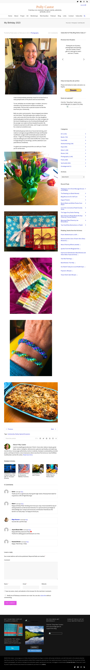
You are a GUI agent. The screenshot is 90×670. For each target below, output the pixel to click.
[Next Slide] (84, 59)
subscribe (43, 595)
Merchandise (44, 16)
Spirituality (66, 163)
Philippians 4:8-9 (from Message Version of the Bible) (72, 189)
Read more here (28, 455)
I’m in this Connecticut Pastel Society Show (71, 208)
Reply (22, 491)
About (16, 16)
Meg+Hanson (16, 520)
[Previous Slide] (63, 59)
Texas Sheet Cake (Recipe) (69, 275)
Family (17, 434)
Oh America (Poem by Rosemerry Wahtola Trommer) (23, 475)
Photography (34, 33)
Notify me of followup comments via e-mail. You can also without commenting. (27, 596)
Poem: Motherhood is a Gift (70, 235)
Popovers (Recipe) (67, 271)
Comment (7, 560)
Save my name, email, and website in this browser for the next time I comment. (28, 591)
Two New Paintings (67, 259)
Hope (64, 147)
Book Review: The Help (68, 263)
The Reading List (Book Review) (70, 193)
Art (27, 16)
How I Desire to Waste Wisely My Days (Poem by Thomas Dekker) (72, 216)
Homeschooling (67, 143)
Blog (59, 16)
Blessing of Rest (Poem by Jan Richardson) (69, 221)
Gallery (44, 664)
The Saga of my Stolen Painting (70, 212)
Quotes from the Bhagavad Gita (71, 249)
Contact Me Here (71, 662)
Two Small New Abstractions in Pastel (72, 225)
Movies (64, 153)
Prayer (22, 16)
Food (64, 140)
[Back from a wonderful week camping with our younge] (34, 635)
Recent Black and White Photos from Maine (71, 203)
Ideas (64, 150)
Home (10, 16)
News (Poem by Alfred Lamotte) (71, 245)
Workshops (34, 16)
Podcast (53, 16)
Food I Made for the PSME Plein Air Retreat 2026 (51, 475)
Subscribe (83, 5)
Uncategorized (66, 166)
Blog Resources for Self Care (69, 197)
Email (24, 584)
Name (6, 584)
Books (64, 137)
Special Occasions (24, 434)
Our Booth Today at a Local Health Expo (73, 267)
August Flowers (65, 200)
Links (64, 16)
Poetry (64, 160)
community (11, 434)
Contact (71, 16)
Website (44, 584)
